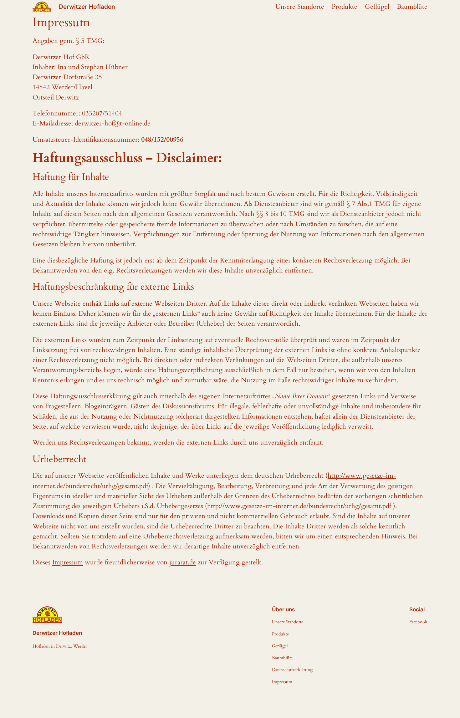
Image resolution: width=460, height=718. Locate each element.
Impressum (67, 562)
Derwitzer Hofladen (87, 6)
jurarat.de (182, 562)
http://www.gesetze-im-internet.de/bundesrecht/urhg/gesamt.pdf (299, 506)
